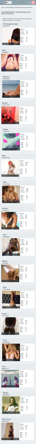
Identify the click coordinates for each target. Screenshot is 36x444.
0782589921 (5, 52)
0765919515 (6, 26)
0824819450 (5, 421)
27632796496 (6, 289)
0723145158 (6, 184)
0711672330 (5, 316)
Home (3, 7)
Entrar (30, 1)
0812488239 (6, 237)
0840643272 (6, 395)
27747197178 (5, 105)
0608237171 (5, 368)
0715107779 (5, 210)
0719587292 (6, 131)
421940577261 (6, 158)
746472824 (5, 263)
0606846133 (6, 342)
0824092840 (6, 79)
